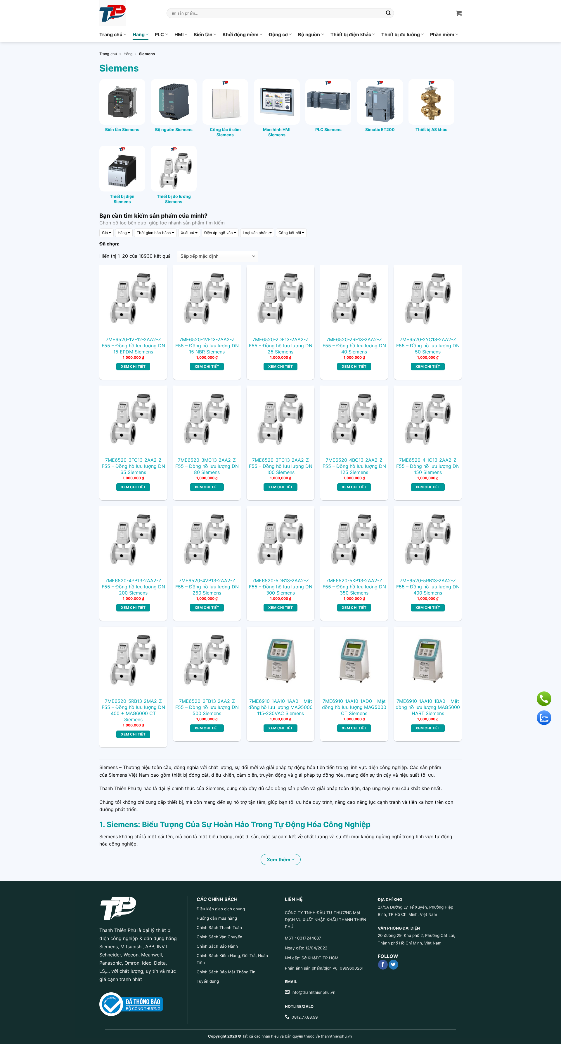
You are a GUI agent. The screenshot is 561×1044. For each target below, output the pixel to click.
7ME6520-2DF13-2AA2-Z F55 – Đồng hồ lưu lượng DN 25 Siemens (280, 346)
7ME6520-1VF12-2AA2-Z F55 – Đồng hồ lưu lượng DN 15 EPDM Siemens (133, 346)
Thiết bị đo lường (400, 34)
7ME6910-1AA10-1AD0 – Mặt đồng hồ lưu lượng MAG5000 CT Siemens (354, 707)
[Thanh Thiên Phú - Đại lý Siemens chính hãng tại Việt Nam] (128, 13)
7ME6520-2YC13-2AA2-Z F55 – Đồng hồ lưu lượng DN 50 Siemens (428, 346)
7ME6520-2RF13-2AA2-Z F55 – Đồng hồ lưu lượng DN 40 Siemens (354, 346)
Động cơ (278, 34)
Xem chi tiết (133, 366)
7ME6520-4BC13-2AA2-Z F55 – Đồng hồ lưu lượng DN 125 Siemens (354, 466)
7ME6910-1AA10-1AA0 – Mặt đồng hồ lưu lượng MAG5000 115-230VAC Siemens (280, 707)
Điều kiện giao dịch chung (221, 909)
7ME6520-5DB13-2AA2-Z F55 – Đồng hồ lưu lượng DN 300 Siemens (280, 587)
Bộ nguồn (309, 34)
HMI (178, 34)
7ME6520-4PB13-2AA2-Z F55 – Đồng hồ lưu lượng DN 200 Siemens (133, 587)
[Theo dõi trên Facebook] (383, 965)
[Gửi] (389, 13)
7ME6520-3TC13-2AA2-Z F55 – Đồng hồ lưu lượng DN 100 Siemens (280, 466)
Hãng (139, 34)
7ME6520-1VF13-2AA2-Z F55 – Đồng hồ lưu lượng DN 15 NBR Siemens (207, 346)
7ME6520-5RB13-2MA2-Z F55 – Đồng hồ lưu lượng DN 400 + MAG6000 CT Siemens (133, 710)
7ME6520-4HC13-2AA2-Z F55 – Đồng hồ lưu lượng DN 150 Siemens (428, 466)
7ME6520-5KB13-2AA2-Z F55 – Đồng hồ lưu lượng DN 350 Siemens (354, 587)
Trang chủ (110, 34)
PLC (159, 34)
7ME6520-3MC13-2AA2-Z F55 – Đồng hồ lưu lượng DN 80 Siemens (207, 466)
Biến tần (203, 34)
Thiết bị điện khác (350, 34)
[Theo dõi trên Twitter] (393, 965)
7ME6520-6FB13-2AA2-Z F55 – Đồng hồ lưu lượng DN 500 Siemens (207, 707)
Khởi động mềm (241, 34)
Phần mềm (442, 34)
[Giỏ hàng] (459, 13)
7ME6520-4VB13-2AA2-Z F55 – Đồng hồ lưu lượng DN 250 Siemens (207, 587)
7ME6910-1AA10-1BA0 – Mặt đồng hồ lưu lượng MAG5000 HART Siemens (428, 707)
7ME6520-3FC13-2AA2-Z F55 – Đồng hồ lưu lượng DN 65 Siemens (133, 466)
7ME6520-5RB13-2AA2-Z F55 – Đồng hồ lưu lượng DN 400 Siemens (428, 587)
